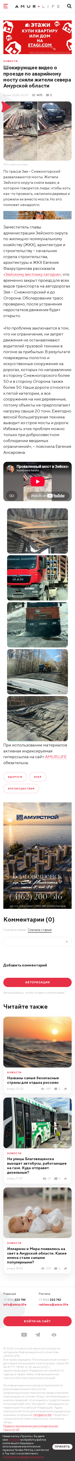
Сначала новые (14, 929)
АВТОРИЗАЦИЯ (37, 982)
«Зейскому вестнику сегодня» (32, 274)
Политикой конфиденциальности (23, 1457)
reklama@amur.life (53, 1304)
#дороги (15, 776)
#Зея (37, 776)
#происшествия (21, 788)
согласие (14, 1439)
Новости (10, 61)
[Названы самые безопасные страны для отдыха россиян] (66, 1088)
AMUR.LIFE (56, 756)
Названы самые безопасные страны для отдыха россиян (33, 1080)
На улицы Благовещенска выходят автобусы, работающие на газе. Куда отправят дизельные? (37, 1166)
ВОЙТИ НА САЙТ (37, 1321)
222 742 (50, 1299)
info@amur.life (14, 1304)
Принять (62, 1446)
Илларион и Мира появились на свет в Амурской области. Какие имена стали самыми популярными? (37, 1255)
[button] (54, 1335)
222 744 (14, 1299)
